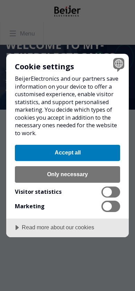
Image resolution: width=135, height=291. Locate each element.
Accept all (68, 152)
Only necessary (67, 174)
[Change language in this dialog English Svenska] (118, 65)
